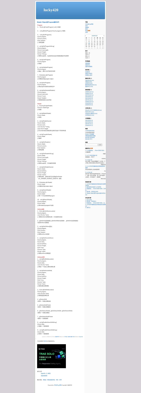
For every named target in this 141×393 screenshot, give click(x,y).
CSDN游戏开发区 (89, 130)
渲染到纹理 (44, 375)
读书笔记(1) (88, 115)
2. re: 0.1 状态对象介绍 (91, 155)
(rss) (93, 80)
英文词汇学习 (88, 139)
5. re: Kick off (88, 172)
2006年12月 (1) (89, 101)
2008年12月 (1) (89, 91)
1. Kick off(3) (88, 200)
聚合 (86, 30)
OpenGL (81, 336)
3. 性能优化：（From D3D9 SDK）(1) (95, 203)
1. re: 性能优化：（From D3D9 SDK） (95, 150)
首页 (86, 25)
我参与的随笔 (88, 66)
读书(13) (87, 83)
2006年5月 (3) (89, 105)
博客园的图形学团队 (90, 135)
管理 (60, 380)
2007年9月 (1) (89, 96)
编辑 (69, 336)
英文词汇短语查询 (90, 137)
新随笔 (87, 27)
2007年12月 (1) (89, 95)
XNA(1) (87, 81)
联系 (86, 29)
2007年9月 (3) (89, 120)
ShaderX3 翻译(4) (90, 113)
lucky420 (51, 10)
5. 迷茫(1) (87, 207)
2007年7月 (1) (89, 123)
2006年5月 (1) (89, 125)
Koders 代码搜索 (89, 134)
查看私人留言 (88, 75)
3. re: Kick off (88, 160)
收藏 (71, 336)
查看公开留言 (88, 73)
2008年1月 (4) (89, 93)
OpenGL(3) (88, 80)
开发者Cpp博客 (58, 385)
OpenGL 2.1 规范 (46, 373)
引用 (73, 336)
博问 (57, 380)
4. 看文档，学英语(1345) (91, 191)
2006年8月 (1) (89, 103)
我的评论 (87, 65)
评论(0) (66, 336)
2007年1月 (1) (89, 100)
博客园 (44, 380)
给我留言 (87, 72)
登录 (45, 341)
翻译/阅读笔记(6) (89, 85)
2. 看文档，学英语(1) (90, 201)
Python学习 (88, 112)
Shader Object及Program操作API (48, 22)
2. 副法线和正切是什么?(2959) (93, 187)
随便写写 (57, 336)
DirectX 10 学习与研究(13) (92, 110)
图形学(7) (87, 86)
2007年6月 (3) (89, 98)
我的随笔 (87, 63)
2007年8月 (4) (89, 122)
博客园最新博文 (51, 380)
